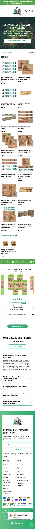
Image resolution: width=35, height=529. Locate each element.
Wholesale (6, 485)
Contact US (17, 346)
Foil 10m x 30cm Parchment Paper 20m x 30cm (9, 127)
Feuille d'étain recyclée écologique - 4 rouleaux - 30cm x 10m (9, 79)
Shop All (5, 488)
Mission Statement (22, 480)
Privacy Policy (25, 453)
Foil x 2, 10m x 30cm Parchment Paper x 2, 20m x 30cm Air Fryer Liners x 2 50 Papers (8, 226)
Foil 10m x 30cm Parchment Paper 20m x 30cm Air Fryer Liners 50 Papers (25, 176)
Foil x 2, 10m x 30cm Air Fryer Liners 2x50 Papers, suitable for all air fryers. (8, 251)
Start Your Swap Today (17, 40)
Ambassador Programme (7, 481)
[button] (32, 11)
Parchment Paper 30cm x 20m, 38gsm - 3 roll (24, 201)
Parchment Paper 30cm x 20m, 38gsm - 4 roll (24, 127)
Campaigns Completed (20, 484)
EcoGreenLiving (7, 512)
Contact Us (6, 468)
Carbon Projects (21, 477)
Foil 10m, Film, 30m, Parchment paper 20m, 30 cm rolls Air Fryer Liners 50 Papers (25, 226)
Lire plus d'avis (17, 326)
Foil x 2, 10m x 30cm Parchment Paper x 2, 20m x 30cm (8, 175)
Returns (5, 477)
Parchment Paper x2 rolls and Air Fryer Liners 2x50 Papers (9, 201)
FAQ (18, 471)
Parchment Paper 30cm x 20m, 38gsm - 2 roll (24, 104)
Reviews (5, 471)
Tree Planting (20, 474)
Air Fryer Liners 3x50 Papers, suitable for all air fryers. (7, 151)
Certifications (21, 465)
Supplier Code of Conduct (8, 492)
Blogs (18, 468)
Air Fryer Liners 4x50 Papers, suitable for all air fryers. (24, 151)
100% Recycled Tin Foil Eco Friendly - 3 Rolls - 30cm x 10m (8, 104)
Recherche (6, 465)
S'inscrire (17, 449)
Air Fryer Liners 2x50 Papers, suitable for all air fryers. (24, 78)
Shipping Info (7, 474)
